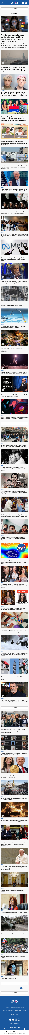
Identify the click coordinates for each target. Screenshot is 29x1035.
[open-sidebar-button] (2, 3)
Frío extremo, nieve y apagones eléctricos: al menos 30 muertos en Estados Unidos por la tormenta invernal (14, 654)
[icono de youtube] (19, 1019)
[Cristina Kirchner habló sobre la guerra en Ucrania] (14, 902)
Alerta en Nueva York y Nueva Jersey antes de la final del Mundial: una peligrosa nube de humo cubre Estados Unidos (13, 70)
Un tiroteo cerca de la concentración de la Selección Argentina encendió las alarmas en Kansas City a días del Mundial (14, 167)
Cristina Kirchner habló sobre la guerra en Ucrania (14, 912)
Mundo (2, 115)
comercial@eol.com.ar (14, 1007)
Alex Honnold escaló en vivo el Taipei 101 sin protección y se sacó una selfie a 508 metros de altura (13, 678)
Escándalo (3, 90)
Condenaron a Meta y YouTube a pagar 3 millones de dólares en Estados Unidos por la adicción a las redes (14, 259)
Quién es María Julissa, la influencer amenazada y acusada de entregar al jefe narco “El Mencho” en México (13, 469)
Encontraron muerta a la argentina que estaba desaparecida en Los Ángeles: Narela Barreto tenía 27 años (14, 586)
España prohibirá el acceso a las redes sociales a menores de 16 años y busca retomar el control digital (13, 539)
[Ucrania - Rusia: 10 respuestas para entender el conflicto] (14, 945)
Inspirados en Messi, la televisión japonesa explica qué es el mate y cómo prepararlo (14, 143)
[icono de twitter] (23, 3)
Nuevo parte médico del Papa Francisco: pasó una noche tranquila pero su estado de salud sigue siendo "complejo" (14, 868)
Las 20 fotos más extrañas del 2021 (10, 978)
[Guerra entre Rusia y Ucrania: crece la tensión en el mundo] (14, 923)
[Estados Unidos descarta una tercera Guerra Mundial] (14, 879)
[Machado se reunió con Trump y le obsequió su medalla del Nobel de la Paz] (14, 765)
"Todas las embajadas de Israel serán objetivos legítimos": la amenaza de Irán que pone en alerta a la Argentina (14, 350)
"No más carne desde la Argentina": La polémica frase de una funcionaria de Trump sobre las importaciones (13, 844)
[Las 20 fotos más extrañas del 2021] (14, 967)
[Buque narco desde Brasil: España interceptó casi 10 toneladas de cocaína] (14, 787)
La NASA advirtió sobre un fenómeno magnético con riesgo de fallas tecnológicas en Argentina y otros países (14, 562)
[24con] (14, 2)
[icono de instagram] (26, 3)
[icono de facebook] (10, 1019)
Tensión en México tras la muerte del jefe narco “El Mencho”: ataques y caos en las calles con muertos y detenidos (14, 492)
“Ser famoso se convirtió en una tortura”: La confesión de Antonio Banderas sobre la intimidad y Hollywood (14, 702)
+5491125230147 (8, 1010)
